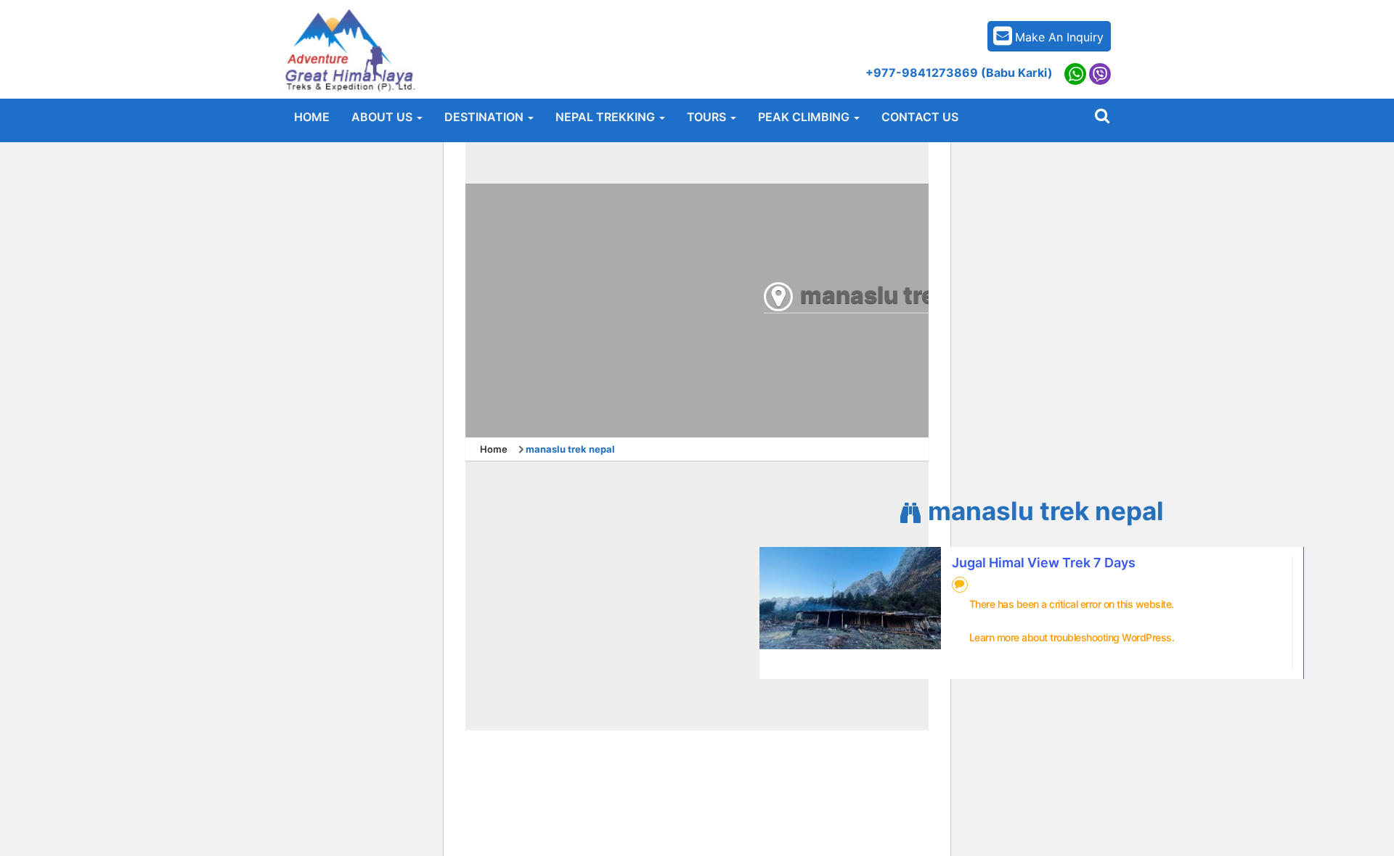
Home (494, 449)
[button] (387, 117)
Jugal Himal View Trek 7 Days (1044, 562)
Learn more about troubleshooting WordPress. (1072, 637)
